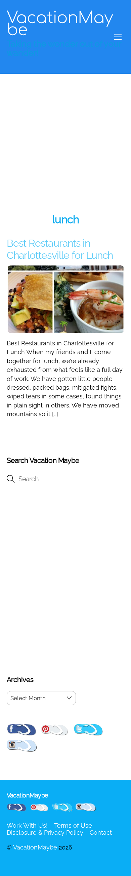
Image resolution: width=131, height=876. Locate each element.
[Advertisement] (65, 142)
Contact (101, 832)
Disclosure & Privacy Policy (45, 832)
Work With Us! (27, 825)
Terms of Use (73, 825)
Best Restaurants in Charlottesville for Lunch (60, 249)
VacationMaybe (35, 847)
